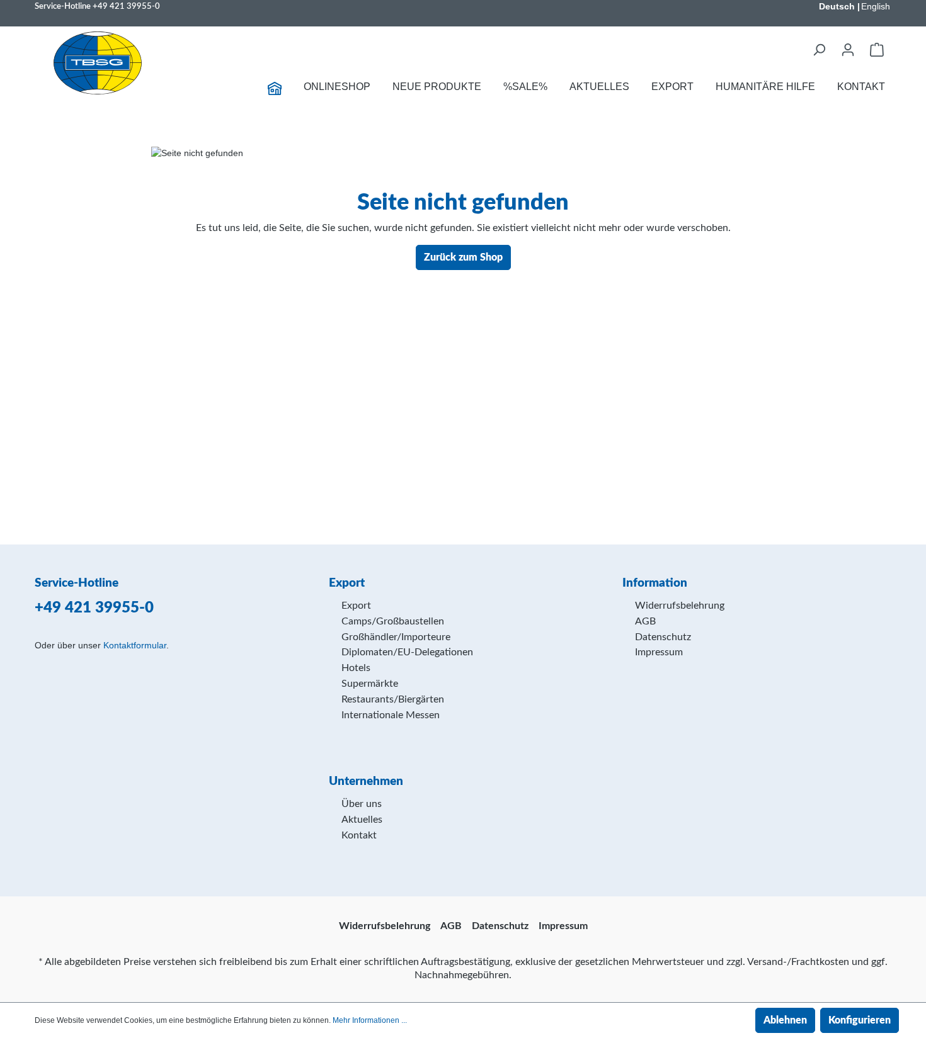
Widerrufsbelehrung (679, 606)
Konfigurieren (859, 1020)
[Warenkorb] (876, 50)
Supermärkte (369, 684)
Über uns (361, 804)
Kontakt (359, 835)
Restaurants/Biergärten (392, 699)
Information (654, 583)
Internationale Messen (390, 715)
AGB (645, 621)
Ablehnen (785, 1020)
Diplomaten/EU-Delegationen (407, 652)
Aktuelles (361, 820)
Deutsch (837, 6)
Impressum (659, 652)
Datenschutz (663, 637)
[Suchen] (818, 50)
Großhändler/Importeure (395, 637)
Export (356, 606)
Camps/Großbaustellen (392, 621)
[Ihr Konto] (847, 50)
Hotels (355, 668)
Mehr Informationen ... (370, 1020)
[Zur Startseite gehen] (98, 62)
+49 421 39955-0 (126, 6)
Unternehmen (366, 781)
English (875, 6)
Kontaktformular (134, 645)
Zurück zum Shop (463, 257)
